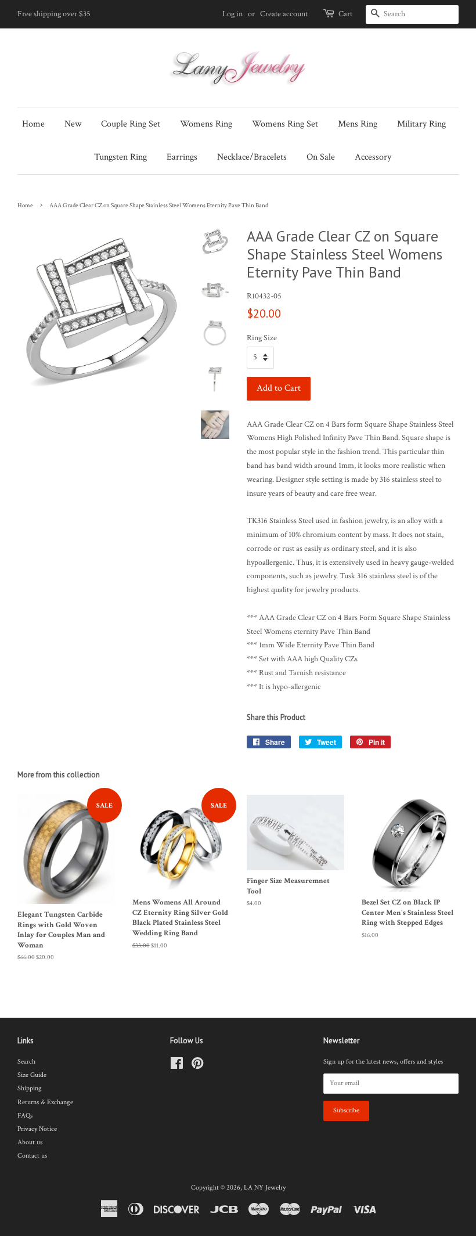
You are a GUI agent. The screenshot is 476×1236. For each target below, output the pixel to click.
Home (33, 124)
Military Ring (421, 124)
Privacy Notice (37, 1129)
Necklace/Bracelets (252, 157)
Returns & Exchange (45, 1102)
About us (29, 1142)
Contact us (32, 1155)
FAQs (25, 1115)
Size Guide (31, 1075)
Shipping (29, 1088)
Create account (284, 14)
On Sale (320, 157)
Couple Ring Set (130, 124)
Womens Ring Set (285, 124)
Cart (345, 14)
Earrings (182, 157)
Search (26, 1061)
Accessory (373, 157)
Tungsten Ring (120, 157)
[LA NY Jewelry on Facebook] (176, 1066)
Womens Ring (206, 124)
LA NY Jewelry (265, 1187)
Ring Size (262, 338)
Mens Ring (357, 124)
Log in (232, 14)
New (72, 124)
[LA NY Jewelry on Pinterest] (197, 1066)
